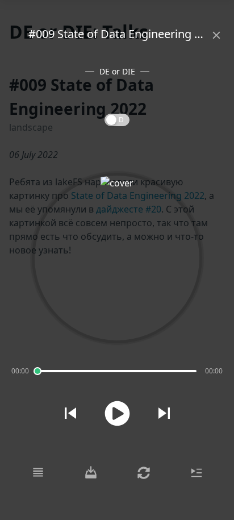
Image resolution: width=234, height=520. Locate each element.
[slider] (37, 371)
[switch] (117, 120)
